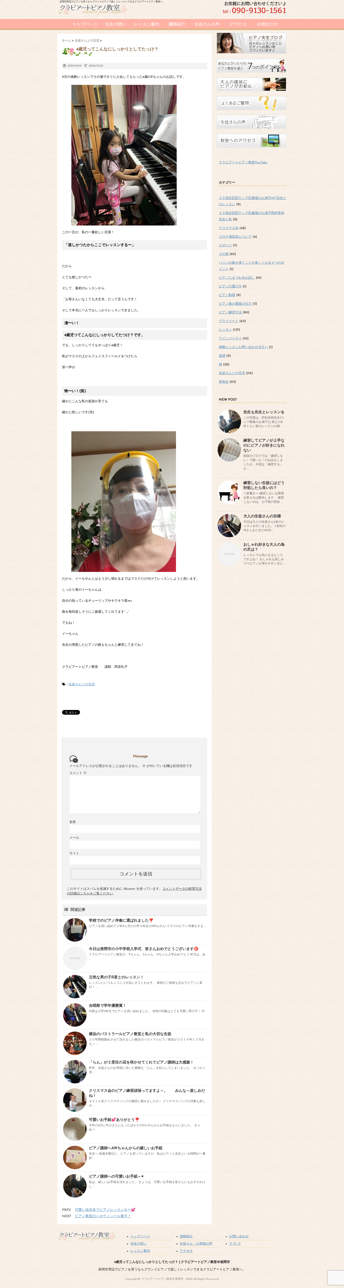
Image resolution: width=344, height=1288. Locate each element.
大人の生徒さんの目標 (262, 516)
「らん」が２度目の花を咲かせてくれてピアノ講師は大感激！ (141, 1062)
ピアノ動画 (227, 295)
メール (74, 838)
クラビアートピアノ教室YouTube (243, 162)
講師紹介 (186, 1236)
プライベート (228, 321)
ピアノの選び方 (230, 286)
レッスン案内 (140, 1251)
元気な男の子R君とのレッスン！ (116, 977)
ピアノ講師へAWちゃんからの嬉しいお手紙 (125, 1148)
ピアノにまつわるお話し (237, 278)
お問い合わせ (239, 1236)
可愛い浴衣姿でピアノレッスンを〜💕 (105, 1210)
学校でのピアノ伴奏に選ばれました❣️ (121, 921)
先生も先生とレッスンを (264, 412)
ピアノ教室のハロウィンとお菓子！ (103, 1216)
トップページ (140, 1236)
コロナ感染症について (235, 237)
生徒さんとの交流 (82, 684)
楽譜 (222, 356)
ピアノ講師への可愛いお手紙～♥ (116, 1177)
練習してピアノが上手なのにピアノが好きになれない (264, 445)
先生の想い (138, 1244)
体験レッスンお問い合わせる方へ (243, 347)
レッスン (225, 330)
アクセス (186, 1251)
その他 (224, 254)
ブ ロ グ (235, 1244)
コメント (78, 773)
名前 (72, 822)
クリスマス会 (228, 228)
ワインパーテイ (230, 338)
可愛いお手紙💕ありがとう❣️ (114, 1120)
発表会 (224, 382)
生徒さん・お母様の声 (196, 1244)
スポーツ (225, 245)
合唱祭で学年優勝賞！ (107, 1006)
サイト (74, 853)
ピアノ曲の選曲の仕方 (235, 304)
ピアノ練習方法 (230, 312)
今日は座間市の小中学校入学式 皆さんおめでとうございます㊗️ (143, 949)
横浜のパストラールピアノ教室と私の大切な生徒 (130, 1034)
